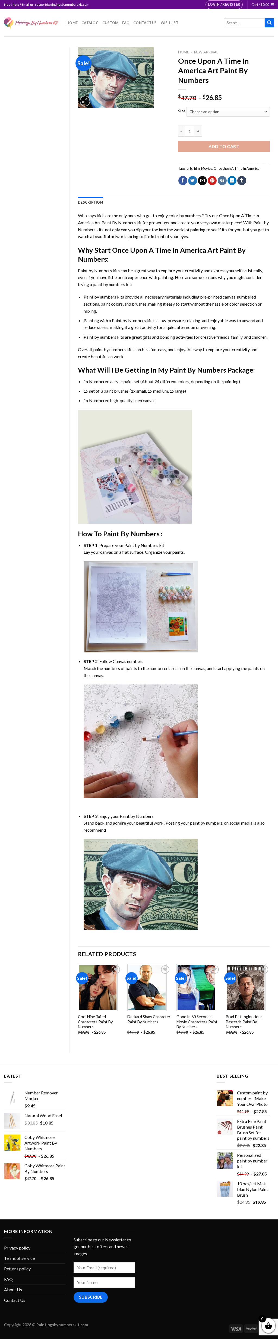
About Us (13, 1289)
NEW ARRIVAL (206, 52)
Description (90, 202)
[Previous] (78, 1004)
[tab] (90, 202)
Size (181, 111)
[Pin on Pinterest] (212, 180)
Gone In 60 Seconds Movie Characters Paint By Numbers (196, 1021)
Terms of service (19, 1258)
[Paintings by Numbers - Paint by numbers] (31, 22)
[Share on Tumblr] (241, 180)
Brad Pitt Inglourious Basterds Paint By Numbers (244, 1021)
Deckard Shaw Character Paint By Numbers (148, 1019)
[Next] (270, 1004)
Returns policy (17, 1268)
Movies (206, 168)
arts (190, 168)
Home (72, 23)
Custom (110, 23)
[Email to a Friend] (202, 180)
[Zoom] (85, 101)
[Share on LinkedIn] (232, 180)
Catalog (90, 23)
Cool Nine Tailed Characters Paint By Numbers (95, 1021)
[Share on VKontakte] (222, 180)
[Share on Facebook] (182, 180)
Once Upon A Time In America (237, 168)
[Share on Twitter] (192, 180)
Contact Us (145, 23)
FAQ (125, 23)
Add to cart (223, 146)
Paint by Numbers (95, 270)
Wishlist (169, 23)
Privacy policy (17, 1247)
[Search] (269, 22)
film (197, 168)
